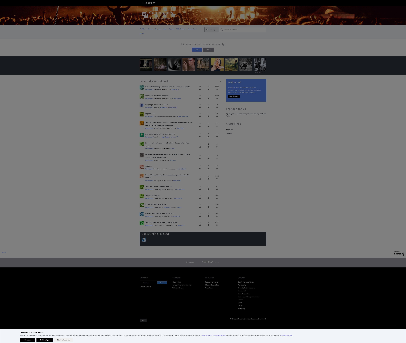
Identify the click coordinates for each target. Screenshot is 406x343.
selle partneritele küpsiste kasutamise (213, 335)
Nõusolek (28, 340)
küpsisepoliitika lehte (286, 335)
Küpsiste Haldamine (63, 340)
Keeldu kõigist (44, 340)
